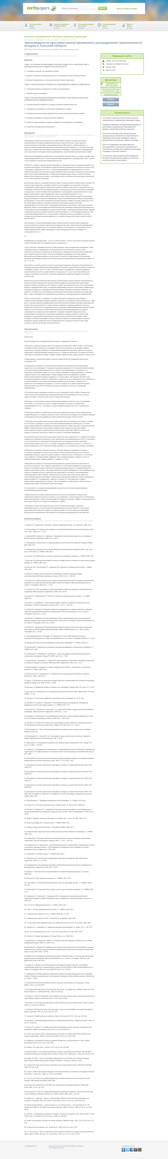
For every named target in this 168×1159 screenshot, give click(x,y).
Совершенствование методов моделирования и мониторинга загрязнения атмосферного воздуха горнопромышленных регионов (121, 127)
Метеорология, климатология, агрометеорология (70, 36)
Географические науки (43, 36)
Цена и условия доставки (127, 8)
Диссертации (29, 36)
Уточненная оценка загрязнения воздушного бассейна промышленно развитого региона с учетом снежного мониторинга (120, 158)
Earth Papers (41, 8)
